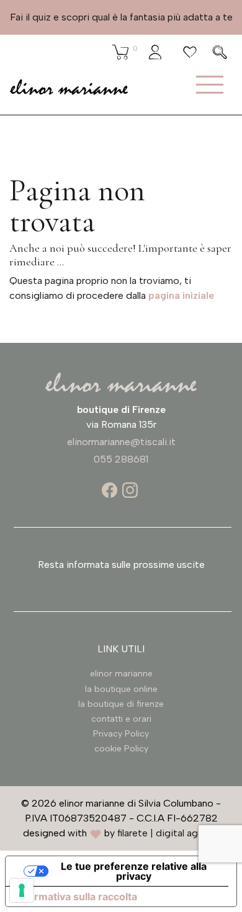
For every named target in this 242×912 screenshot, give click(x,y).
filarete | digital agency (168, 833)
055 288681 (121, 459)
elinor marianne (121, 673)
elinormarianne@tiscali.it (121, 442)
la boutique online (121, 689)
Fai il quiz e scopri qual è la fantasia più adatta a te (121, 17)
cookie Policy (121, 748)
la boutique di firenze (121, 704)
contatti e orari (121, 719)
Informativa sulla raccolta (76, 896)
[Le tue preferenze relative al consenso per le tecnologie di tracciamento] (22, 890)
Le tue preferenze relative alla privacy (134, 871)
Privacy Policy (121, 733)
